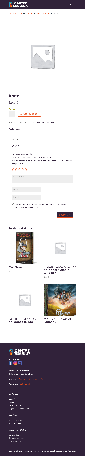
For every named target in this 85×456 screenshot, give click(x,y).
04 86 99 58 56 (26, 384)
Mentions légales (47, 451)
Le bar (11, 402)
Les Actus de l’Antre (17, 441)
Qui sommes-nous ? (17, 438)
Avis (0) (15, 139)
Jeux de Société (39, 122)
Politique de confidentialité (65, 451)
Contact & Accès (16, 435)
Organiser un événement (19, 408)
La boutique (14, 399)
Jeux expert (50, 122)
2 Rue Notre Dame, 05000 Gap (30, 379)
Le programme (15, 405)
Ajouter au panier (29, 113)
